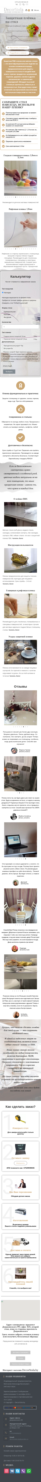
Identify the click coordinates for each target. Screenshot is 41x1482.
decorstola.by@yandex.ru (19, 1439)
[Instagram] (20, 4)
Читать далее (14, 630)
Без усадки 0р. (8, 348)
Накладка (7, 293)
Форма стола (7, 308)
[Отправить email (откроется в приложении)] (26, 4)
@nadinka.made (25, 950)
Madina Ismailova (25, 816)
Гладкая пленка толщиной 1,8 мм (14, 336)
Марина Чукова (24, 750)
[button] (17, 47)
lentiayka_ (24, 1014)
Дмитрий (24, 882)
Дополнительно (8, 342)
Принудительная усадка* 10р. (13, 346)
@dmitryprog (24, 883)
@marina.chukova (24, 751)
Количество (6, 322)
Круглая (7, 314)
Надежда (23, 948)
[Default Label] (12, 1471)
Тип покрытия (7, 289)
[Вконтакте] (17, 4)
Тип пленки (6, 332)
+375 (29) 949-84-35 (21, 2)
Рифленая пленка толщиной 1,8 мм (15, 339)
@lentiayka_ (24, 1016)
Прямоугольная (10, 312)
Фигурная (7, 317)
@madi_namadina (24, 817)
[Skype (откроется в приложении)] (23, 4)
